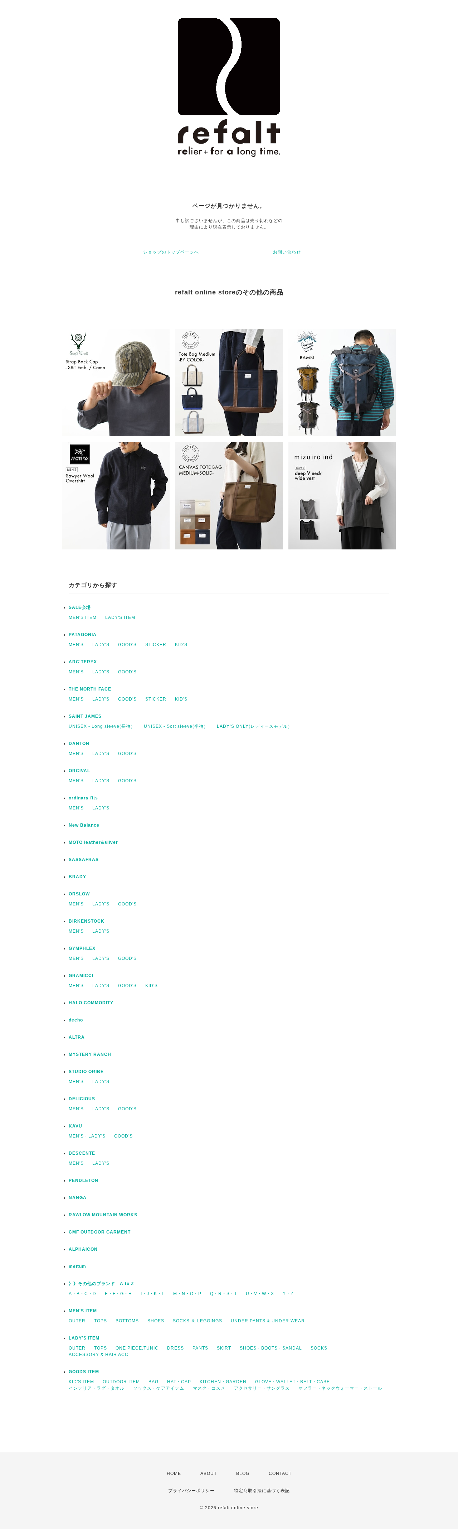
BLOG (242, 1473)
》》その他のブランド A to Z (101, 1283)
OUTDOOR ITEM (121, 1381)
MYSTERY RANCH (90, 1054)
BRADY (77, 876)
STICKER (155, 644)
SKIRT (224, 1348)
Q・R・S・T (223, 1293)
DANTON (79, 743)
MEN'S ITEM (83, 617)
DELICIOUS (82, 1098)
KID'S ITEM (81, 1381)
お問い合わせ (287, 252)
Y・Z (288, 1293)
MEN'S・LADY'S (87, 1136)
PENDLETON (83, 1180)
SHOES (155, 1320)
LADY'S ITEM (120, 617)
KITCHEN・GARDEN (223, 1381)
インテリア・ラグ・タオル (97, 1388)
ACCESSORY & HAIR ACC (98, 1354)
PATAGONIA (83, 634)
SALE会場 (80, 607)
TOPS (100, 1320)
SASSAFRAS (84, 859)
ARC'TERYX (83, 661)
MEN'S (76, 644)
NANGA (78, 1197)
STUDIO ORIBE (86, 1071)
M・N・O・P (187, 1293)
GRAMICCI (81, 975)
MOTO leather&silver (93, 842)
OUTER (77, 1320)
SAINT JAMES (85, 716)
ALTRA (77, 1037)
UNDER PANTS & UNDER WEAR (268, 1320)
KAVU (75, 1126)
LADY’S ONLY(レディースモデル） (254, 726)
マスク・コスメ (209, 1388)
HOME (174, 1473)
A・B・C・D (82, 1293)
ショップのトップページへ (171, 252)
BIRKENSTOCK (86, 921)
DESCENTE (82, 1153)
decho (76, 1020)
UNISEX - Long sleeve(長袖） (102, 726)
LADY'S (100, 644)
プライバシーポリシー (191, 1490)
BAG (153, 1381)
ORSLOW (79, 893)
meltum (77, 1266)
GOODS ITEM (84, 1371)
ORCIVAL (79, 770)
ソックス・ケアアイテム (158, 1388)
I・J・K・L (153, 1293)
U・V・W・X (260, 1293)
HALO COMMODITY (91, 1002)
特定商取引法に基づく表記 (262, 1490)
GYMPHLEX (82, 948)
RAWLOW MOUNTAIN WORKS (103, 1214)
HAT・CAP (179, 1381)
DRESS (175, 1348)
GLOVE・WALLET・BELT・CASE (292, 1381)
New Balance (84, 825)
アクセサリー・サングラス (262, 1388)
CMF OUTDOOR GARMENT (100, 1232)
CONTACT (280, 1473)
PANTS (200, 1348)
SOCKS (319, 1348)
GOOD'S (127, 644)
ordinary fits (83, 797)
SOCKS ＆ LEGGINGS (197, 1320)
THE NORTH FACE (90, 689)
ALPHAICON (83, 1249)
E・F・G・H (118, 1293)
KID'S (181, 644)
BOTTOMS (127, 1320)
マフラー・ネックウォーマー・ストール (340, 1388)
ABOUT (208, 1473)
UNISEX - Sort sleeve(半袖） (176, 726)
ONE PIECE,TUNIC (137, 1348)
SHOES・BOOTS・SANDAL (271, 1348)
